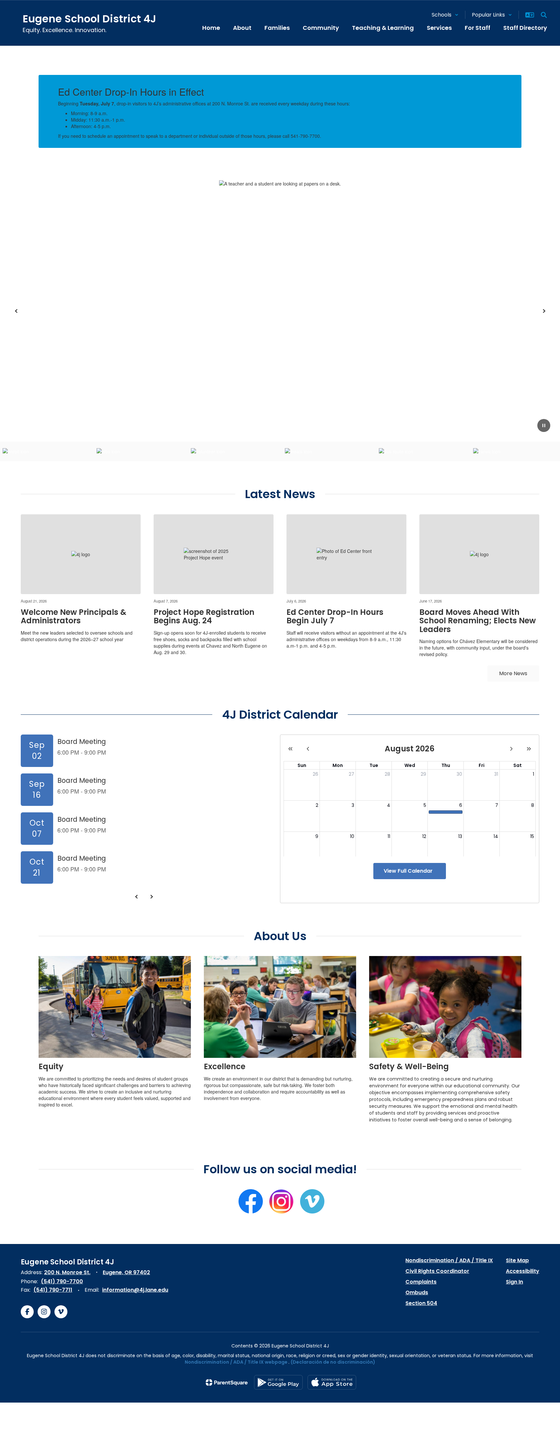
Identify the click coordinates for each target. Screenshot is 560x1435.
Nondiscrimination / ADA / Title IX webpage (236, 1362)
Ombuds (416, 1292)
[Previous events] (136, 896)
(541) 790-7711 (52, 1290)
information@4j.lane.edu (135, 1290)
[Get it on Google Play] (278, 1382)
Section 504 (421, 1303)
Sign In (514, 1282)
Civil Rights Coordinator (437, 1271)
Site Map (517, 1260)
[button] (445, 15)
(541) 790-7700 (62, 1281)
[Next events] (151, 896)
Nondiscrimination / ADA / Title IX (449, 1260)
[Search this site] (544, 15)
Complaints (421, 1282)
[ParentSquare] (226, 1382)
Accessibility (522, 1271)
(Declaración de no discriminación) (333, 1362)
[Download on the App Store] (332, 1382)
